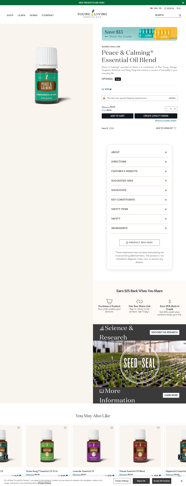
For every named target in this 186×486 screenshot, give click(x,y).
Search (159, 15)
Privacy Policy (44, 483)
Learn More (171, 395)
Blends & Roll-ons (111, 47)
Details (172, 98)
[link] (169, 8)
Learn (21, 15)
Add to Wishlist (164, 128)
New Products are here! (91, 3)
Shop (10, 15)
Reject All (141, 481)
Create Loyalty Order (156, 116)
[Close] (182, 481)
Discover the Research (164, 332)
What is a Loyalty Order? (165, 120)
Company (48, 15)
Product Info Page (141, 242)
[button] (179, 15)
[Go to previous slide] (6, 457)
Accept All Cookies (162, 481)
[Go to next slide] (180, 457)
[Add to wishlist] (65, 427)
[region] (93, 481)
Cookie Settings (122, 481)
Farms (33, 15)
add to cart (118, 116)
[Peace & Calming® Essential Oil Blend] (46, 70)
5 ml (118, 79)
